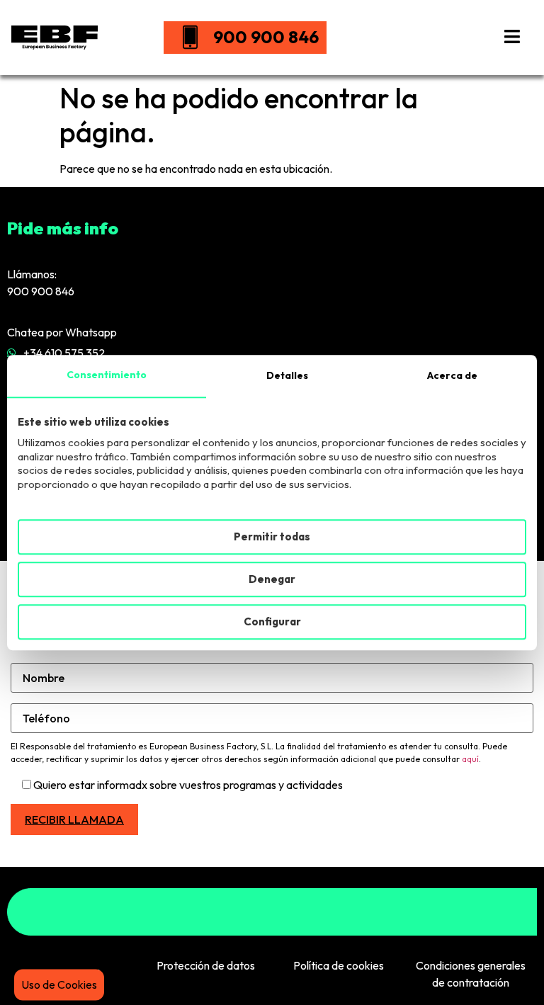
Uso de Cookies (59, 984)
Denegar (272, 579)
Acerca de (452, 375)
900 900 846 (266, 36)
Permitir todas (272, 536)
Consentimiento (107, 374)
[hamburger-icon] (512, 37)
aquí (470, 759)
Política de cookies (338, 965)
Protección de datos (206, 965)
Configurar (272, 621)
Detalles (287, 375)
